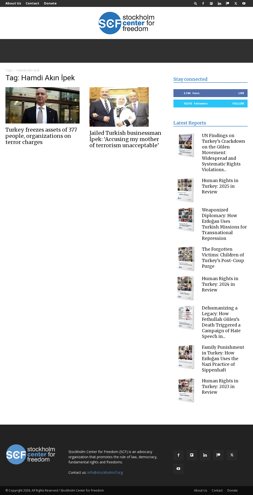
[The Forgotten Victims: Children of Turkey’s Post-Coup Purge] (185, 259)
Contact (32, 3)
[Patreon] (227, 3)
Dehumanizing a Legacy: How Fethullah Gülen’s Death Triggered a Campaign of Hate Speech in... (221, 322)
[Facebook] (203, 3)
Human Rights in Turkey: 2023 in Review (220, 386)
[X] (235, 3)
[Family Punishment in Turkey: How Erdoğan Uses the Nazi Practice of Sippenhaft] (185, 357)
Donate (50, 3)
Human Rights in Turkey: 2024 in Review (220, 284)
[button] (195, 3)
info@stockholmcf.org (105, 472)
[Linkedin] (219, 3)
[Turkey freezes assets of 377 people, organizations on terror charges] (42, 105)
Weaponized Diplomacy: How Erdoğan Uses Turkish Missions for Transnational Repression (224, 224)
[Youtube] (244, 3)
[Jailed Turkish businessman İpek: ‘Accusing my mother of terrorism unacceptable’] (126, 107)
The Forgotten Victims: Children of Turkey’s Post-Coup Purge (223, 258)
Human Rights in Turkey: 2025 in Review (220, 186)
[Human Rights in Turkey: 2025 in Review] (185, 190)
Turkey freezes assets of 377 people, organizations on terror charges (41, 135)
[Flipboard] (211, 3)
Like (241, 93)
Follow (238, 103)
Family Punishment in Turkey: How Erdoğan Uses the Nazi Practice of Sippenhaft (223, 359)
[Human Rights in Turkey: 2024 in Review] (185, 288)
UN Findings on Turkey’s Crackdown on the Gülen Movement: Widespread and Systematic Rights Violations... (223, 152)
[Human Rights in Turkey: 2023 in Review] (185, 390)
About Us (13, 3)
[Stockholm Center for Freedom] (126, 23)
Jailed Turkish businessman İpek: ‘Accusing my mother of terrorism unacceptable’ (125, 139)
